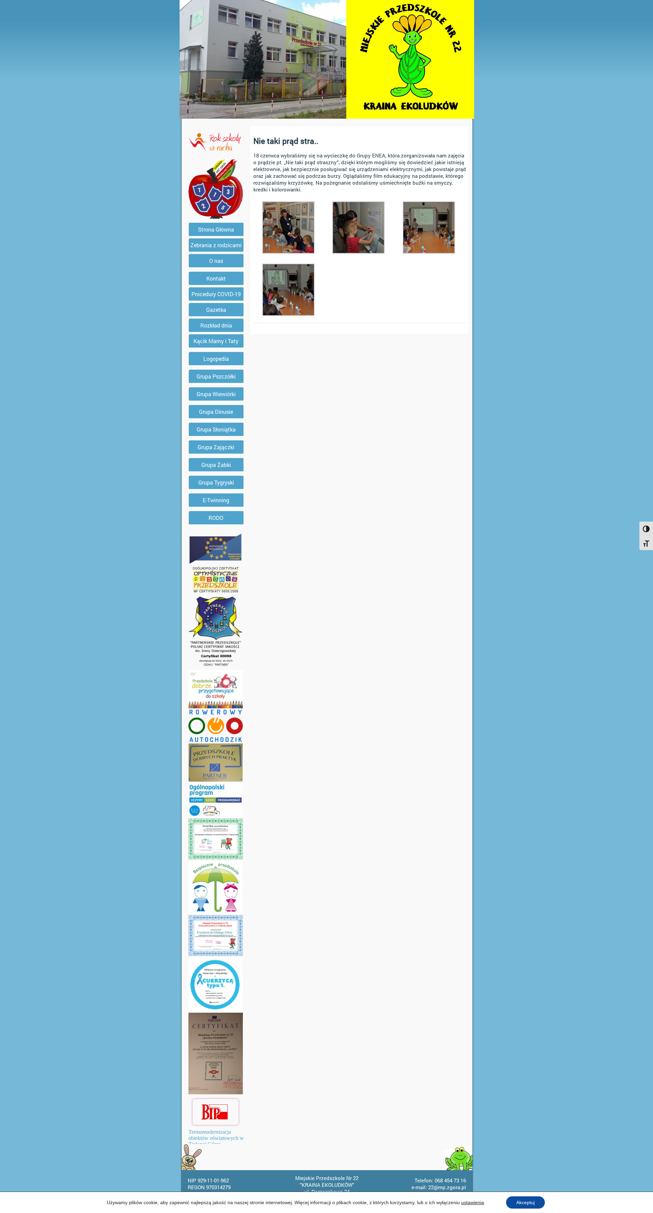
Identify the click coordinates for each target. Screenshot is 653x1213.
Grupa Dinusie (216, 411)
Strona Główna (216, 229)
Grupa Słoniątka (216, 429)
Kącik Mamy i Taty (216, 340)
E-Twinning (216, 500)
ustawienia (472, 1202)
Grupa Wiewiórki (216, 394)
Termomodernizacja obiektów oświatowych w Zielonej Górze (216, 1138)
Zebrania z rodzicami (215, 245)
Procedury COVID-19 (216, 294)
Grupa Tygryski (216, 482)
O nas (216, 260)
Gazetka (216, 309)
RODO (215, 517)
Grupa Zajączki (216, 447)
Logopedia (216, 358)
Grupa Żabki (216, 464)
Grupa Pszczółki (216, 376)
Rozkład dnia (216, 325)
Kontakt (216, 278)
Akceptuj (525, 1202)
